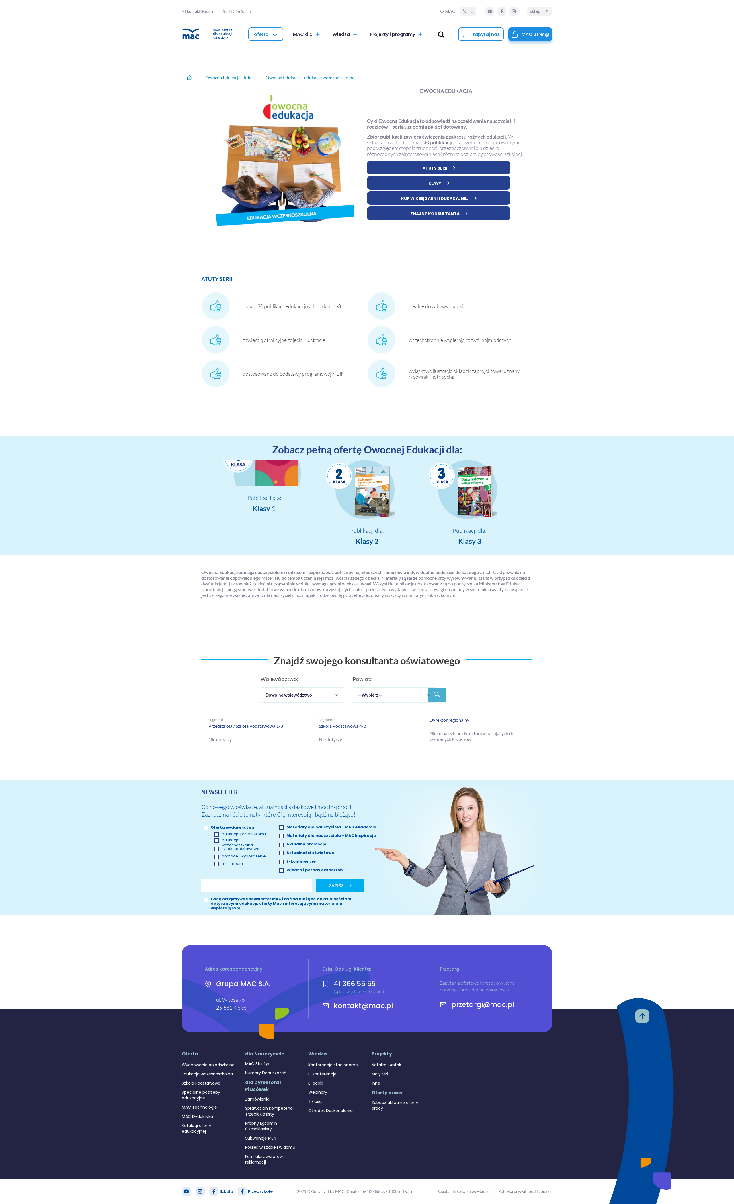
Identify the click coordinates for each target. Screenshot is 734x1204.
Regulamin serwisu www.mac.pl (465, 1191)
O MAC (448, 11)
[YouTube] (489, 11)
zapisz (336, 885)
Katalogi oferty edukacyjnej (196, 1128)
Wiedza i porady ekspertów (314, 870)
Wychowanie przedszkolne (208, 1065)
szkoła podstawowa (240, 848)
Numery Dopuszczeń (265, 1073)
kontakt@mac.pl (363, 1005)
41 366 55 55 (355, 984)
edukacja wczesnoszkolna (237, 842)
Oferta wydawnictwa (232, 827)
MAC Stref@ (257, 1064)
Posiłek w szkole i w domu (270, 1147)
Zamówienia (257, 1099)
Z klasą (315, 1101)
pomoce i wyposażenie (244, 856)
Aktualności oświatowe (310, 852)
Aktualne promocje (306, 844)
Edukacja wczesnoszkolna (207, 1074)
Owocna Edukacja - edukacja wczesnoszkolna (310, 77)
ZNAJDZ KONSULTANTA (435, 214)
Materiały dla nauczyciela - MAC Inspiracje (331, 835)
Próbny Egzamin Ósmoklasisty (261, 1126)
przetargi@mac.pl (482, 1004)
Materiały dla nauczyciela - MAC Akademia (331, 827)
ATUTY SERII (435, 168)
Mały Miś (380, 1074)
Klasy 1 (264, 508)
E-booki (315, 1083)
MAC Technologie (199, 1107)
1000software (400, 1191)
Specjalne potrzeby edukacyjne (201, 1095)
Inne (376, 1083)
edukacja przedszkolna (244, 834)
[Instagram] (513, 11)
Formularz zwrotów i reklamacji (265, 1159)
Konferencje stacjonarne (333, 1065)
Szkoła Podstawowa (201, 1083)
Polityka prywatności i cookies (525, 1191)
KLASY (434, 183)
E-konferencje (301, 861)
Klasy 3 (469, 541)
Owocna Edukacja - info (228, 77)
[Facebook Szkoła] (213, 1191)
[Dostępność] (468, 11)
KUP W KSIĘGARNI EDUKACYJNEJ (435, 198)
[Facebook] (501, 11)
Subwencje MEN (260, 1138)
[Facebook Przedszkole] (242, 1191)
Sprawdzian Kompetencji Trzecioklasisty (269, 1111)
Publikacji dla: (264, 497)
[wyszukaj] (441, 34)
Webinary (317, 1092)
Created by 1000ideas (365, 1191)
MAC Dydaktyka (197, 1116)
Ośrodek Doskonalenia (330, 1110)
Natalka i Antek (386, 1065)
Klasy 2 (367, 541)
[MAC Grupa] (207, 34)
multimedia (232, 863)
